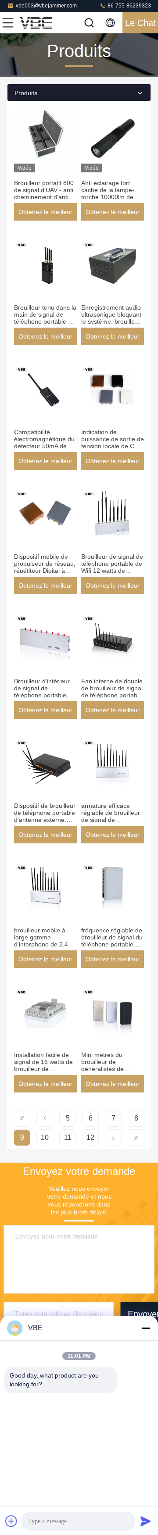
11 (68, 1137)
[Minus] (145, 1328)
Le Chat (140, 23)
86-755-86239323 (128, 6)
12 (90, 1137)
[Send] (146, 1521)
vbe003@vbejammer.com (46, 6)
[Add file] (11, 1521)
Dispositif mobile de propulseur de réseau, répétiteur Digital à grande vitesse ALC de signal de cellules (45, 570)
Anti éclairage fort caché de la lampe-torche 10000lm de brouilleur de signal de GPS (112, 196)
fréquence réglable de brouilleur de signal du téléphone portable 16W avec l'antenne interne (112, 944)
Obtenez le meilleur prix (45, 214)
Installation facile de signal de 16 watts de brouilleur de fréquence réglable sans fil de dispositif (43, 1068)
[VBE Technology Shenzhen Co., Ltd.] (36, 22)
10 (45, 1137)
